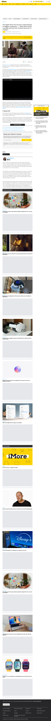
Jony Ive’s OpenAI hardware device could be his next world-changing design (42, 131)
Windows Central (5, 715)
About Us (31, 4)
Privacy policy (28, 708)
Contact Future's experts (18, 708)
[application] (18, 89)
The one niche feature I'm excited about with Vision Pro (13, 127)
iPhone (6, 4)
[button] (48, 1)
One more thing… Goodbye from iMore (41, 114)
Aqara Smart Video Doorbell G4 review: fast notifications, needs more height (42, 122)
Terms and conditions (6, 708)
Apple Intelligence (17, 18)
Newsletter (16, 712)
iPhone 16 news (33, 18)
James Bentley (9, 31)
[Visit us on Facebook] (33, 1)
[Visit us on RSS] (40, 1)
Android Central (39, 712)
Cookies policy (39, 708)
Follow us (25, 61)
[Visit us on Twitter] (35, 1)
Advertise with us (28, 712)
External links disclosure (41, 710)
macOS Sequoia (25, 18)
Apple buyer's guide (42, 18)
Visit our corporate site (37, 701)
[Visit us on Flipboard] (41, 1)
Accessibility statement (6, 710)
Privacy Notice (6, 143)
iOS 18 (10, 18)
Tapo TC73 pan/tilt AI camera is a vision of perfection (41, 118)
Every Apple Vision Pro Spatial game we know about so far (14, 130)
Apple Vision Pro (7, 64)
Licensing (27, 710)
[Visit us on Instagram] (38, 1)
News (4, 31)
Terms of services (15, 142)
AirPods (23, 4)
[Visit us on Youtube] (36, 1)
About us (4, 712)
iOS (27, 4)
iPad (13, 4)
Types (36, 4)
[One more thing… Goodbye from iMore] (41, 111)
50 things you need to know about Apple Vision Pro (12, 128)
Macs (10, 4)
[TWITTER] (8, 159)
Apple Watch (18, 4)
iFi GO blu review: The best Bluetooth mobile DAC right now (41, 126)
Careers (15, 710)
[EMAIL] (10, 159)
